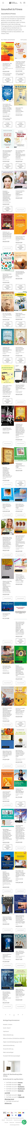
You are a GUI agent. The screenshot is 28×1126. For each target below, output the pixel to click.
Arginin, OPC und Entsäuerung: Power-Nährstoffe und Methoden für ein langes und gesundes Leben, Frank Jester (20, 992)
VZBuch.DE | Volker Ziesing (13, 1118)
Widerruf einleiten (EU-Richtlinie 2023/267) (13, 1038)
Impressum (6, 1031)
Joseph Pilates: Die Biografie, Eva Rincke (7, 429)
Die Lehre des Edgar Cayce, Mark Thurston (7, 314)
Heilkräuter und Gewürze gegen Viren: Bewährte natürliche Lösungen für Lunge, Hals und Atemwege (7, 234)
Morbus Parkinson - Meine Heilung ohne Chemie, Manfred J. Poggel (7, 505)
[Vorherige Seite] (5, 1014)
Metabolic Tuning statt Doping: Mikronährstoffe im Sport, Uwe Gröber (20, 790)
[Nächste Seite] (22, 1014)
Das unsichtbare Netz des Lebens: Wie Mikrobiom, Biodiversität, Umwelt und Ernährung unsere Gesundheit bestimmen (20, 154)
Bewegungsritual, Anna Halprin (6, 614)
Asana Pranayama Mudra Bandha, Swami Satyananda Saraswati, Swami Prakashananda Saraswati (7, 794)
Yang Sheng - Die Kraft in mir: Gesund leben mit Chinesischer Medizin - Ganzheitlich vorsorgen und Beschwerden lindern (20, 64)
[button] (3, 3)
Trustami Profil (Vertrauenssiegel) (11, 1056)
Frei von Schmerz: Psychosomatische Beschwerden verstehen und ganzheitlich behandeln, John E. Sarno (7, 995)
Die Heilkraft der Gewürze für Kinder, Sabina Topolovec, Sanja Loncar (20, 349)
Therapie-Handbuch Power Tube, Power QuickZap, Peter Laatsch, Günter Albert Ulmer (20, 387)
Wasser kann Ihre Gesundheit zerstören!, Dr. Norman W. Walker (20, 109)
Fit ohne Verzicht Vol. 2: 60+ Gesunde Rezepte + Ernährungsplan (20, 192)
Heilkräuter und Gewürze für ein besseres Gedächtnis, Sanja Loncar (7, 349)
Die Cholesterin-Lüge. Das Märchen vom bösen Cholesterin (7, 64)
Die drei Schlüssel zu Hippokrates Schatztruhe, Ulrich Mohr (7, 956)
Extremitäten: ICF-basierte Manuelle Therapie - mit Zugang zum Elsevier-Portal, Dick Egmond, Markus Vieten (20, 873)
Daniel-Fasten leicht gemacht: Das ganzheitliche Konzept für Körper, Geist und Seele (7, 276)
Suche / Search (6, 1028)
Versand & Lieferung (8, 1049)
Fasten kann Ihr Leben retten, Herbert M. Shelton (20, 314)
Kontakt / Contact (7, 1024)
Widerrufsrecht (9, 1120)
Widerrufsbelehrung (8, 1035)
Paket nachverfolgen (8, 1052)
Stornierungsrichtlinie (14, 1124)
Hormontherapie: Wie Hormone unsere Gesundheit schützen (20, 238)
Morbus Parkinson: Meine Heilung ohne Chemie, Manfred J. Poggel (20, 505)
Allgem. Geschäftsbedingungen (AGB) (12, 1042)
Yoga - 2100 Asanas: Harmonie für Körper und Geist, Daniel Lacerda (20, 953)
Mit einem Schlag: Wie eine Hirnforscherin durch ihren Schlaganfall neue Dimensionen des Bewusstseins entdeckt (7, 154)
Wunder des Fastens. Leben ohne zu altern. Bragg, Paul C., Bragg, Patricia (7, 918)
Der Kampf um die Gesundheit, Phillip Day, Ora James (7, 667)
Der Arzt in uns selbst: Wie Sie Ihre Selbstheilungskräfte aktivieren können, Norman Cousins (20, 711)
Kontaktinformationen (20, 1122)
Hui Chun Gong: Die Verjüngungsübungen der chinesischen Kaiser (20, 273)
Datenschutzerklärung (8, 1045)
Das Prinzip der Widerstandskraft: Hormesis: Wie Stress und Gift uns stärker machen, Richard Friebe (20, 753)
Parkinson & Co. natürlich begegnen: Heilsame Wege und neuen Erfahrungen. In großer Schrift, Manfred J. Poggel (20, 577)
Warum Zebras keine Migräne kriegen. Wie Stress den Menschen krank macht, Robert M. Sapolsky (7, 753)
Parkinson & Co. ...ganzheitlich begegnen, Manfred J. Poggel (20, 465)
